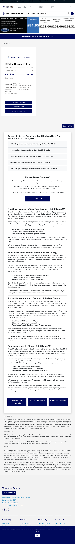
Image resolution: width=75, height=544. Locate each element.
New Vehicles (6, 523)
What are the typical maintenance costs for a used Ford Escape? (32, 156)
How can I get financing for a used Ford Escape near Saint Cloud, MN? (34, 168)
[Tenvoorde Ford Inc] (7, 7)
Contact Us (37, 199)
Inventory (6, 519)
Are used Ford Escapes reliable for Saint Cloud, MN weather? (31, 150)
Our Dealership (60, 523)
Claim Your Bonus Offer (18, 111)
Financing (42, 519)
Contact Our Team (58, 401)
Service (23, 519)
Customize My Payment (18, 102)
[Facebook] (4, 510)
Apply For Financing (44, 523)
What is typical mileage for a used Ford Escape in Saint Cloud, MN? (33, 144)
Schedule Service (25, 523)
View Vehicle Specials (17, 402)
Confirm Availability (18, 106)
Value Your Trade (37, 401)
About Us (59, 519)
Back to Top (67, 126)
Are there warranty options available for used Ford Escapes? (31, 162)
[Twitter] (8, 510)
